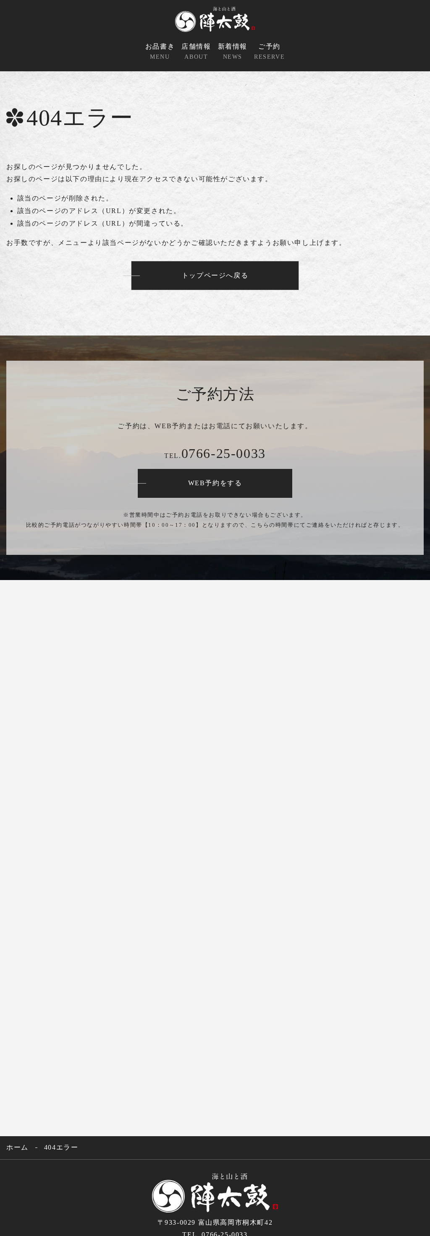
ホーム (17, 1147)
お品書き (160, 51)
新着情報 (232, 51)
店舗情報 (196, 51)
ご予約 (269, 51)
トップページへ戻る (215, 275)
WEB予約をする (215, 483)
